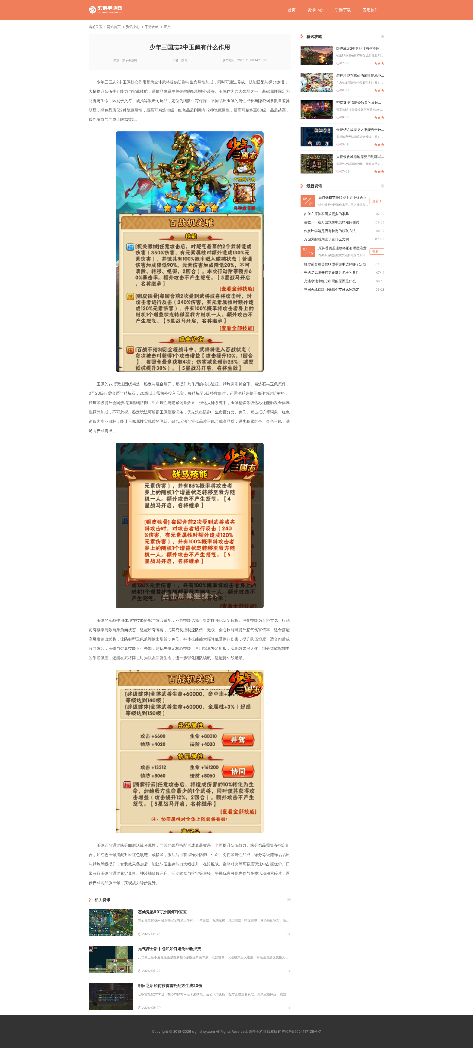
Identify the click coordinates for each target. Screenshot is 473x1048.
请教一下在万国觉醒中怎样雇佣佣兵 (331, 222)
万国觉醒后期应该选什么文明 (326, 239)
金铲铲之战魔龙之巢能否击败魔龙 (360, 129)
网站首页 (114, 27)
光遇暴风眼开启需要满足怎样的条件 (331, 272)
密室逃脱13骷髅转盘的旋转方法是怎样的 (360, 102)
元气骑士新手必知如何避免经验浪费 (169, 948)
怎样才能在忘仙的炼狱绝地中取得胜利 (360, 75)
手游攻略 (152, 27)
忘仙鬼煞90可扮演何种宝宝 (162, 911)
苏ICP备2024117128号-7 (301, 1031)
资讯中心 (315, 9)
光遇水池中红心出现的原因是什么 (330, 281)
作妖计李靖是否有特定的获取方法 (330, 231)
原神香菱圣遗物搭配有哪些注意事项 (344, 248)
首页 (292, 9)
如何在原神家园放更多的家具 (326, 214)
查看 (375, 201)
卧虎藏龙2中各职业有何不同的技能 (360, 48)
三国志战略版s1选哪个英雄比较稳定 (331, 289)
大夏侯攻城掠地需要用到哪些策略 (360, 157)
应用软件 (370, 9)
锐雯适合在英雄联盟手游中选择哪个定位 (335, 264)
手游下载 (343, 9)
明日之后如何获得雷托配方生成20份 (170, 985)
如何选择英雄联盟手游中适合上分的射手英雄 (344, 197)
